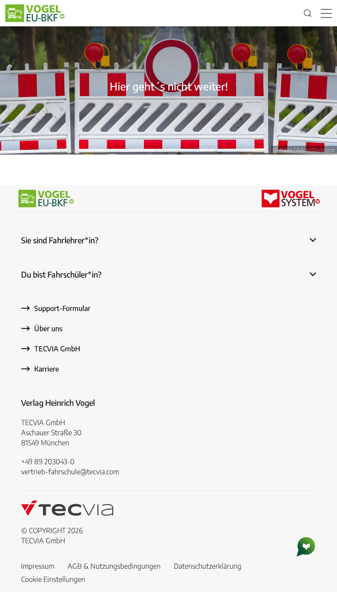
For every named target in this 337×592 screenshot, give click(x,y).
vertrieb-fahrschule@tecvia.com (70, 471)
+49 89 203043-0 (48, 461)
